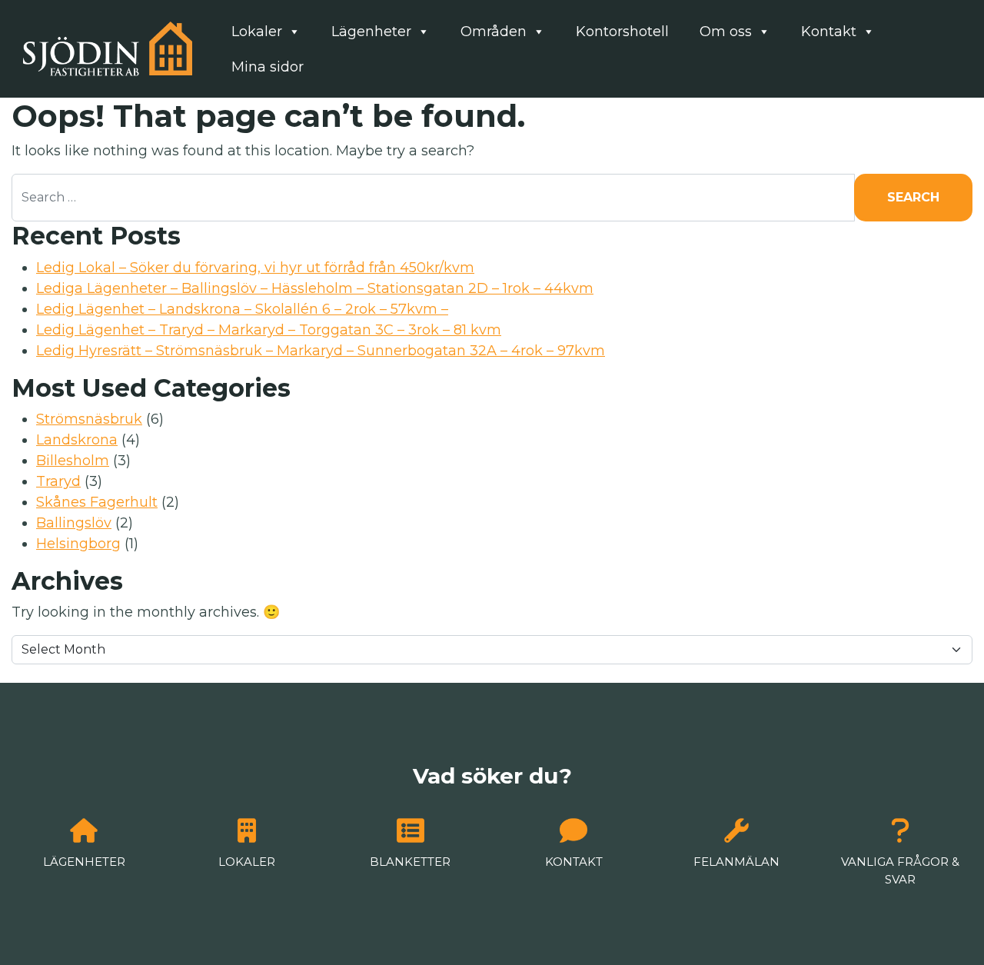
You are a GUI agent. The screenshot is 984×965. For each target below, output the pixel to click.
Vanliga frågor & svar (900, 870)
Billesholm (72, 460)
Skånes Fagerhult (97, 502)
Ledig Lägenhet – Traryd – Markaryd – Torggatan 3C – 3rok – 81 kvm (268, 329)
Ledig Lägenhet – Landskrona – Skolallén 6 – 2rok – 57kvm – (242, 309)
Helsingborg (78, 543)
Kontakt (828, 31)
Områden (493, 31)
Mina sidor (267, 66)
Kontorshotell (622, 31)
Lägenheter (371, 31)
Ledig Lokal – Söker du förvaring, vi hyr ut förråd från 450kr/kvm (255, 267)
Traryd (58, 481)
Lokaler (256, 31)
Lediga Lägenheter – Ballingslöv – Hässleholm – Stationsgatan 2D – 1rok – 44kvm (314, 288)
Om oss (726, 31)
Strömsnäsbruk (89, 419)
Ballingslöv (73, 522)
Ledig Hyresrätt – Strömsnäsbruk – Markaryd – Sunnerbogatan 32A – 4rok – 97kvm (320, 350)
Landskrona (77, 439)
